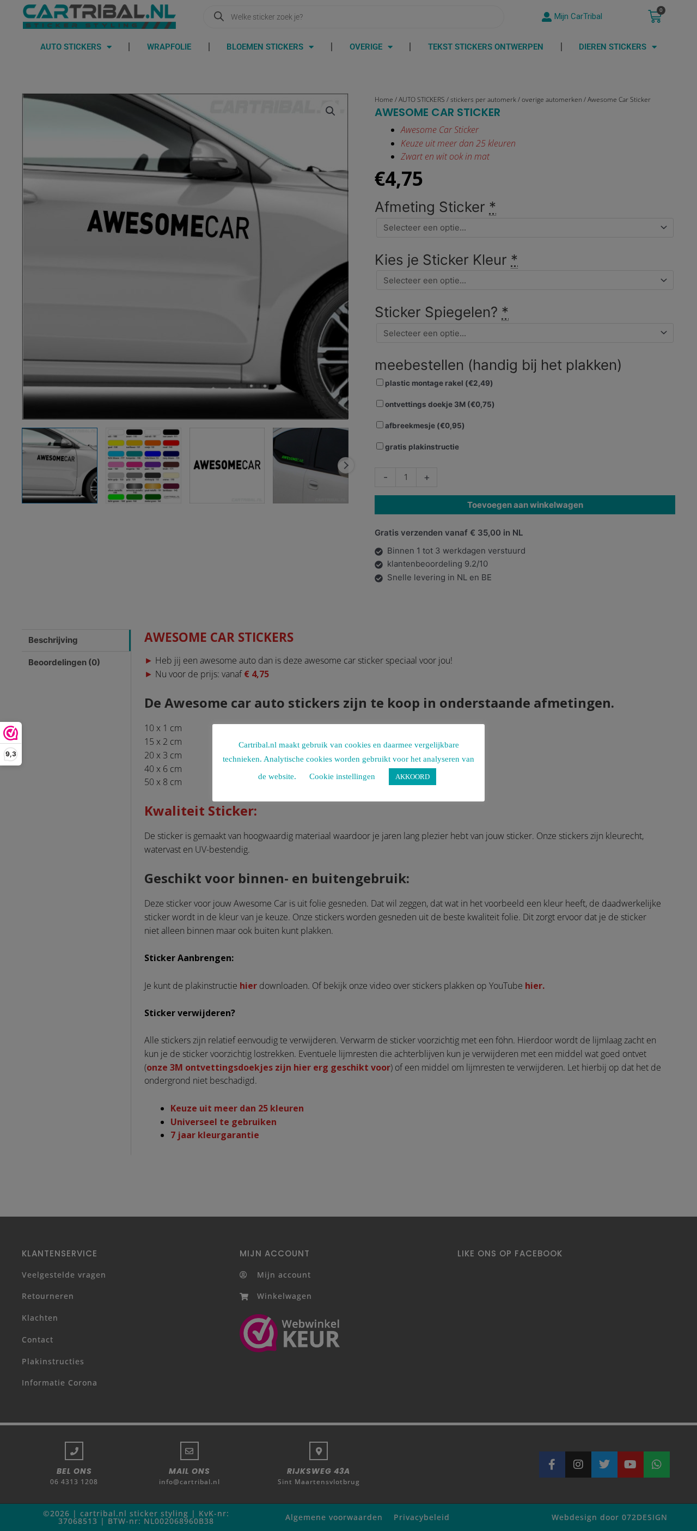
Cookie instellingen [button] (342, 776)
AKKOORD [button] (412, 777)
